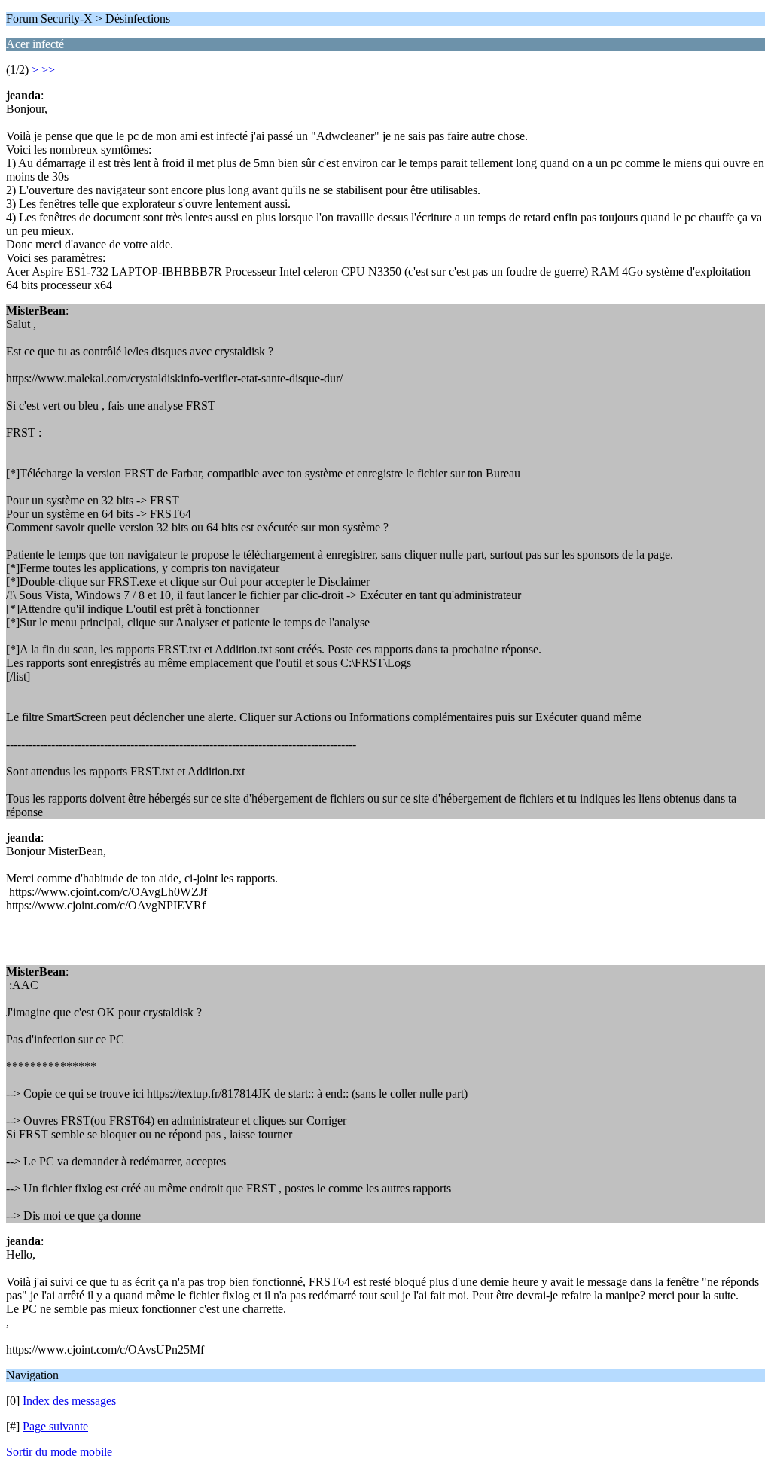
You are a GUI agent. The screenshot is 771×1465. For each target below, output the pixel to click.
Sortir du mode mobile (59, 1451)
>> (48, 69)
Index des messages (69, 1400)
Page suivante (55, 1426)
